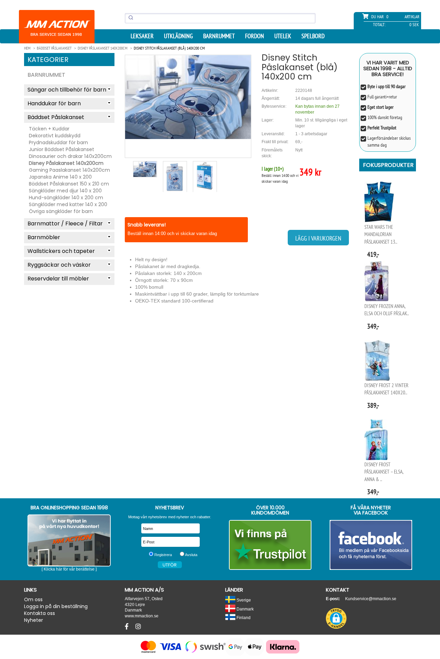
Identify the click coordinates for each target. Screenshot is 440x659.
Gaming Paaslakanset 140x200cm (69, 170)
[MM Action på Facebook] (371, 545)
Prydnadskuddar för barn (58, 142)
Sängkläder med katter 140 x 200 (68, 204)
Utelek (282, 36)
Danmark (244, 609)
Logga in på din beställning (56, 606)
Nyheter (33, 620)
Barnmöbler (44, 237)
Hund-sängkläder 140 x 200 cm (66, 197)
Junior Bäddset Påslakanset (61, 149)
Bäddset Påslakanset (56, 117)
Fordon (254, 36)
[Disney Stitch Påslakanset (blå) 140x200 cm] (188, 97)
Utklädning (178, 36)
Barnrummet (219, 36)
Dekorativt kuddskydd (54, 135)
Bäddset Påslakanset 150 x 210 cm (69, 183)
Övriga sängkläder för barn (61, 211)
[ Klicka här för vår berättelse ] (69, 569)
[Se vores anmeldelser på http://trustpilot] (270, 545)
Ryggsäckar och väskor (59, 265)
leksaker (142, 36)
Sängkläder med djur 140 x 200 (65, 190)
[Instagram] (138, 626)
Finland (243, 617)
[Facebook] (127, 626)
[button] (336, 618)
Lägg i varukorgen (318, 238)
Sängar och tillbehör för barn (67, 90)
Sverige (243, 600)
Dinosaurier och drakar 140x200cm (70, 156)
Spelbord (312, 36)
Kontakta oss (39, 613)
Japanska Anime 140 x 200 (60, 176)
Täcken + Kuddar (49, 128)
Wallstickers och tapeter (61, 251)
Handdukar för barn (54, 103)
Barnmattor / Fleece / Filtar (65, 223)
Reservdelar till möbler (58, 279)
